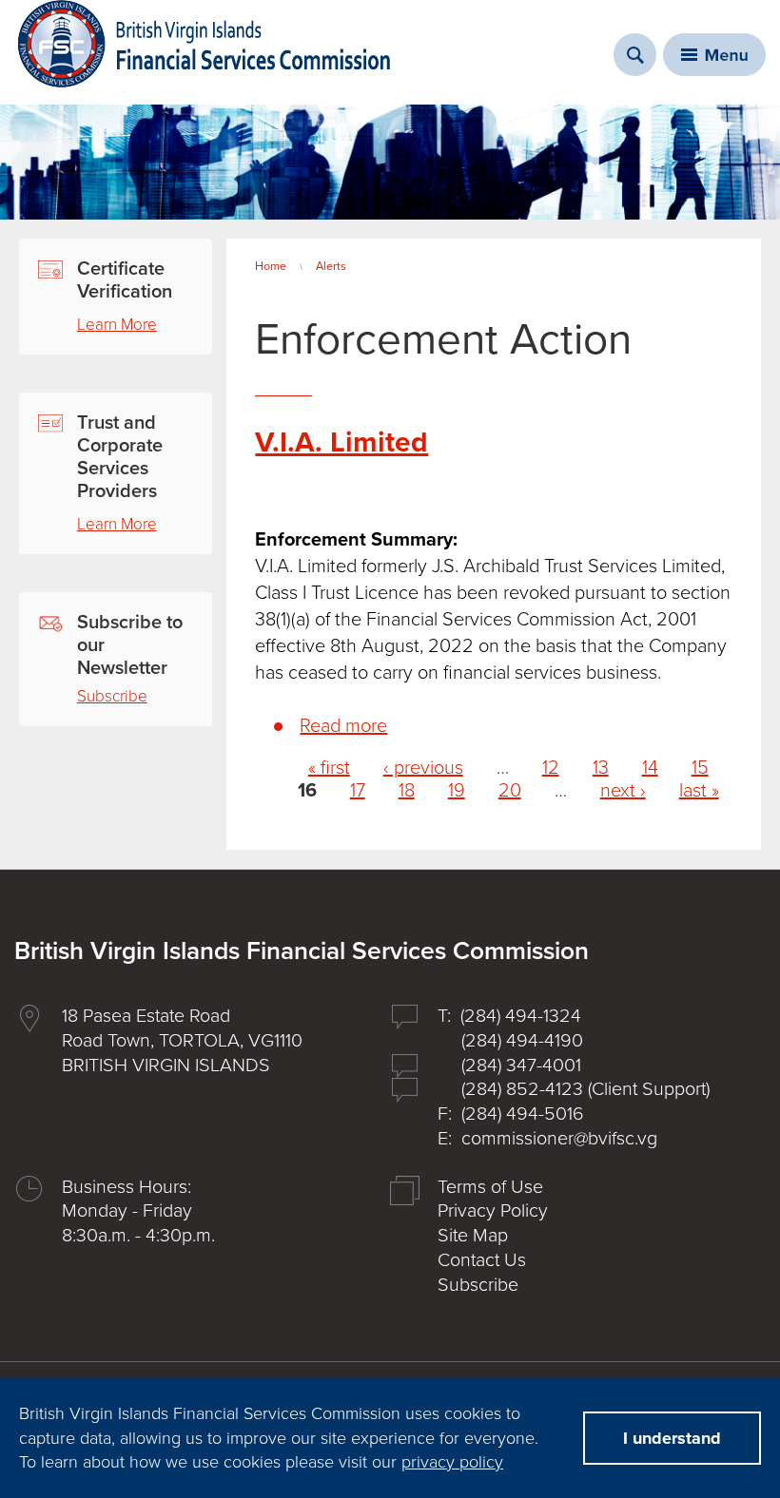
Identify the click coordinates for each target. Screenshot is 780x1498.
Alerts (331, 266)
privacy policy (452, 1461)
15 (700, 768)
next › (623, 790)
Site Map (473, 1235)
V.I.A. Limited (341, 442)
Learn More (117, 325)
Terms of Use (490, 1187)
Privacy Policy (493, 1211)
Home (270, 266)
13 (601, 768)
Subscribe (112, 696)
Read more (343, 726)
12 (550, 768)
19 (456, 790)
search (635, 54)
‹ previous (423, 768)
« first (329, 768)
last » (699, 790)
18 (407, 790)
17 (357, 790)
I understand (672, 1438)
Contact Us (482, 1260)
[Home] (204, 43)
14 (650, 768)
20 (509, 790)
